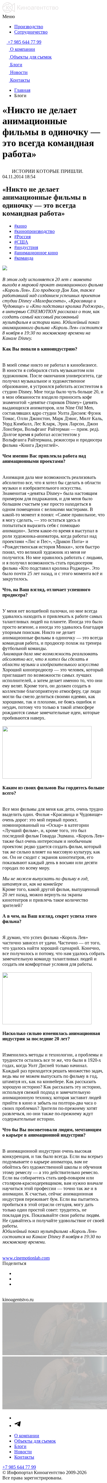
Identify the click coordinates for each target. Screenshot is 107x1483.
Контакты (24, 1457)
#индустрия (26, 247)
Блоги (20, 1446)
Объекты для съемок (35, 1440)
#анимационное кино (36, 252)
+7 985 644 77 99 (19, 1467)
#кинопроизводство (34, 231)
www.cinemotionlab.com (26, 1257)
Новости (23, 1451)
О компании (26, 1435)
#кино (20, 225)
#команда (23, 258)
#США (21, 241)
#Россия (22, 236)
